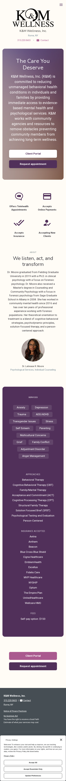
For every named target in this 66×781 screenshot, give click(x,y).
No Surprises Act (11, 716)
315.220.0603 (24, 40)
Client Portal (33, 153)
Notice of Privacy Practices (15, 711)
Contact (45, 40)
